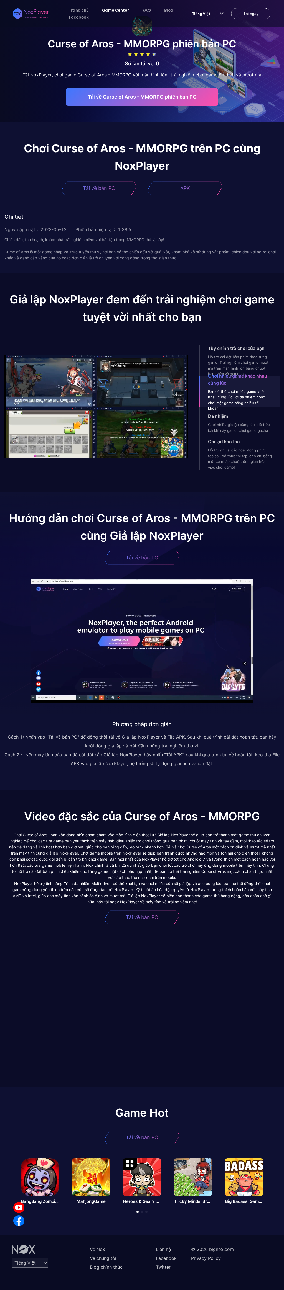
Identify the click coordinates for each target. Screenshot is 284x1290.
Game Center (115, 9)
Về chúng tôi (103, 1258)
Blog (168, 9)
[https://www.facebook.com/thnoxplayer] (18, 1220)
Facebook (79, 16)
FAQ (147, 9)
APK (185, 188)
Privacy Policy (206, 1258)
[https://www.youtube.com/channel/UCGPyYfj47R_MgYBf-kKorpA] (18, 1207)
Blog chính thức (106, 1267)
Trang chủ (79, 9)
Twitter (163, 1267)
